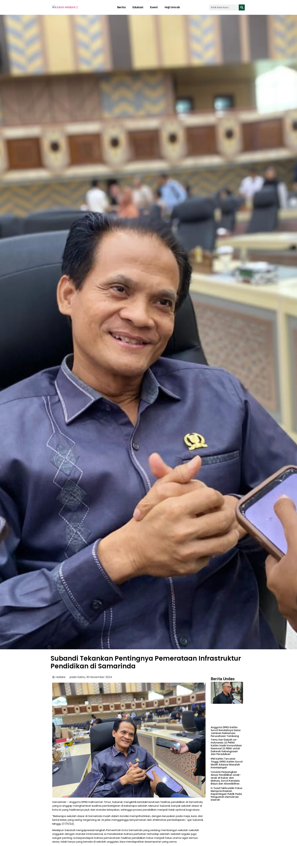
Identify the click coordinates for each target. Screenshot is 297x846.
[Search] (242, 7)
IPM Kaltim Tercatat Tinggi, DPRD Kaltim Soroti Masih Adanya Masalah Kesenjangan (227, 763)
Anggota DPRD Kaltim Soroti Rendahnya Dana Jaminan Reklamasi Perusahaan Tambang (225, 732)
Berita (121, 7)
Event (154, 7)
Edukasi (138, 7)
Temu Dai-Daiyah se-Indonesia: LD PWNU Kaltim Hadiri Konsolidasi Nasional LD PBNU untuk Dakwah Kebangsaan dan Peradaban (226, 747)
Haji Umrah (172, 7)
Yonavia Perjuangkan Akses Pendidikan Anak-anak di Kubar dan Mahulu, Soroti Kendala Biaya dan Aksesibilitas (226, 777)
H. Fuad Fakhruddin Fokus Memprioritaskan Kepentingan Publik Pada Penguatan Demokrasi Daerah (226, 793)
